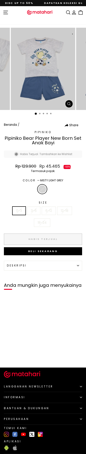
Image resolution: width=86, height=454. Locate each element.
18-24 (42, 222)
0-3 (19, 210)
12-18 (64, 210)
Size (43, 202)
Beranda (10, 125)
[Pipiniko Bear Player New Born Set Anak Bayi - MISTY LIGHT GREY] (9, 356)
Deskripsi (17, 265)
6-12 (48, 210)
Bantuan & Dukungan (26, 408)
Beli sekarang (43, 251)
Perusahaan (16, 419)
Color (43, 180)
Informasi (14, 397)
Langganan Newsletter (28, 386)
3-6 (34, 210)
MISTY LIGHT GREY (42, 189)
